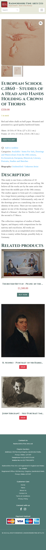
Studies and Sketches (19, 161)
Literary (36, 158)
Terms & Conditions (23, 496)
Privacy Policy (23, 499)
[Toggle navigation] (42, 10)
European (18, 158)
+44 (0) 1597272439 (27, 457)
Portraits (5, 161)
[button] (41, 23)
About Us (23, 490)
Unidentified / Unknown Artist (25, 166)
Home (23, 485)
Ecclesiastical (7, 158)
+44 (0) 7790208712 (27, 460)
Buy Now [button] (23, 295)
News (23, 487)
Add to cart (9, 140)
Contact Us (23, 493)
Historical (28, 158)
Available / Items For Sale (23, 151)
